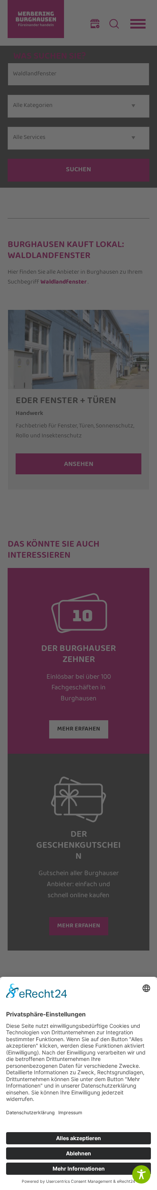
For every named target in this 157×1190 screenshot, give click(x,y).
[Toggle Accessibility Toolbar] (141, 1174)
